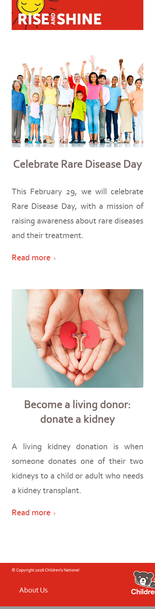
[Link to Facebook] (28, 588)
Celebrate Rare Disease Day (77, 164)
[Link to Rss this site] (62, 588)
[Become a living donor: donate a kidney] (77, 338)
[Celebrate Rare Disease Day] (77, 98)
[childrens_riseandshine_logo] (64, 15)
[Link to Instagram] (51, 588)
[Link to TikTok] (73, 588)
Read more (31, 257)
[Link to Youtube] (40, 588)
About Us (33, 589)
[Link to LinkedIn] (85, 588)
